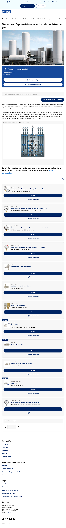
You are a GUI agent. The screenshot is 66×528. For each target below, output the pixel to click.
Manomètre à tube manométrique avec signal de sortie (29, 208)
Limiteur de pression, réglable (21, 286)
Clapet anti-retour (17, 344)
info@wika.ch (7, 74)
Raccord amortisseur (18, 305)
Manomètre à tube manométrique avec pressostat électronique (32, 228)
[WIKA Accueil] (6, 12)
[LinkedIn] (14, 519)
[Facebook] (7, 519)
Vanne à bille (15, 325)
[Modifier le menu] (62, 11)
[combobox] (33, 421)
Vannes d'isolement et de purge (21, 364)
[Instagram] (3, 519)
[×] (62, 178)
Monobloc (14, 383)
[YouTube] (10, 519)
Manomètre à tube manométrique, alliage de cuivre (28, 189)
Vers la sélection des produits (52, 100)
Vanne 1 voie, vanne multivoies (21, 266)
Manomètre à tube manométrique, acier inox (25, 402)
